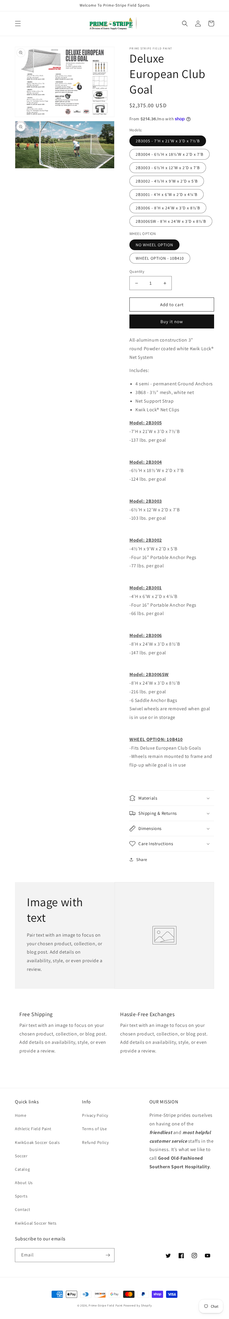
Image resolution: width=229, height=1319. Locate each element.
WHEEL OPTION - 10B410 (160, 258)
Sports (21, 1196)
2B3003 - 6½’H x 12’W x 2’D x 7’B (168, 167)
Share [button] (141, 859)
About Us (24, 1182)
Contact (22, 1209)
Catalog (22, 1169)
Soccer (21, 1155)
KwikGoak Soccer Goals (37, 1142)
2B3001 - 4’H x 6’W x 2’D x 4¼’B (166, 194)
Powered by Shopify (137, 1305)
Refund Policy (95, 1142)
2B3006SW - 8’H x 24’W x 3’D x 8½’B (171, 221)
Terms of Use (94, 1128)
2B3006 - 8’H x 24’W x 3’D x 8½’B (168, 208)
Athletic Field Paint (33, 1128)
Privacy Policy (95, 1115)
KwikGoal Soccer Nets (36, 1223)
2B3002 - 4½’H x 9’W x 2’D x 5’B (167, 181)
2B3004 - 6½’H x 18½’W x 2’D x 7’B (169, 154)
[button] (17, 23)
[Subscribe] (107, 1255)
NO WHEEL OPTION (154, 244)
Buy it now (171, 321)
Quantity (136, 271)
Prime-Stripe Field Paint (106, 1305)
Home (20, 1115)
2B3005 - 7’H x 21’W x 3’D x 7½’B (168, 141)
